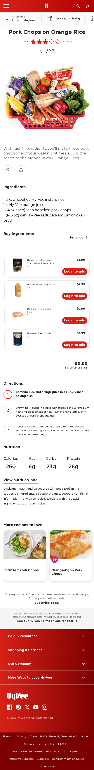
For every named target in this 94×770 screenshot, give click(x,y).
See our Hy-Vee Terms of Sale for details (47, 621)
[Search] (78, 6)
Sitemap (8, 736)
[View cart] (87, 6)
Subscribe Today (47, 602)
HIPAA (62, 744)
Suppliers (43, 758)
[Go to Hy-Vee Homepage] (47, 6)
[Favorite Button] (8, 169)
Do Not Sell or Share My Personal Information (59, 736)
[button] (33, 41)
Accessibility (47, 766)
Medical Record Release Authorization (36, 751)
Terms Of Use (46, 744)
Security (29, 744)
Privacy (21, 736)
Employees (71, 751)
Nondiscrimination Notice (68, 758)
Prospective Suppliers (20, 758)
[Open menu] (6, 6)
